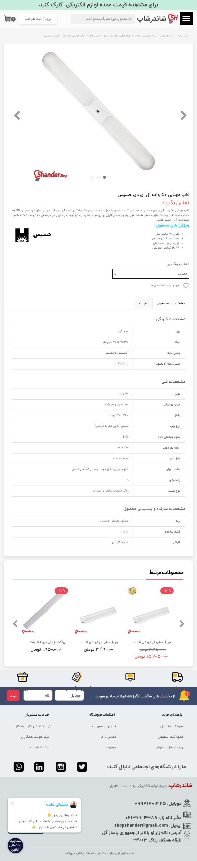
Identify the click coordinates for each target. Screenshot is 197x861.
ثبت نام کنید (33, 18)
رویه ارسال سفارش (169, 747)
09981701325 (150, 804)
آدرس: (175, 833)
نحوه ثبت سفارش (170, 737)
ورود (48, 18)
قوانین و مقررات (104, 726)
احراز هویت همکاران (36, 737)
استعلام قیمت (40, 747)
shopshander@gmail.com (141, 825)
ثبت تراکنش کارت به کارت (32, 726)
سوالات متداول (171, 726)
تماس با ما (108, 737)
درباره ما (110, 747)
